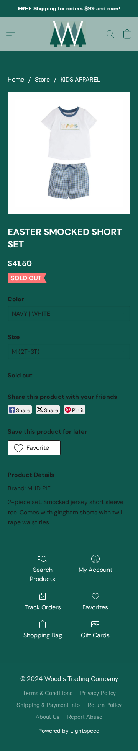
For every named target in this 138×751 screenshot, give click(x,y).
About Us (47, 717)
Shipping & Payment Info (48, 705)
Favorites (95, 607)
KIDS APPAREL (80, 79)
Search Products (42, 574)
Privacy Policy (98, 693)
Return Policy (104, 705)
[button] (69, 34)
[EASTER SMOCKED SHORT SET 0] (69, 153)
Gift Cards (95, 635)
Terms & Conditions (47, 693)
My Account (95, 570)
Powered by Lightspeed (69, 730)
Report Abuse (84, 717)
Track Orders (43, 607)
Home (16, 79)
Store (42, 79)
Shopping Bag (42, 635)
